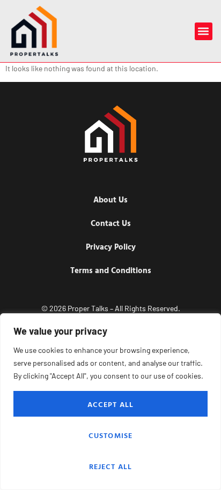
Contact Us (111, 223)
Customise (111, 435)
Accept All (110, 404)
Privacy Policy (111, 246)
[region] (110, 401)
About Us (110, 199)
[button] (203, 31)
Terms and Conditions (110, 270)
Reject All (110, 466)
